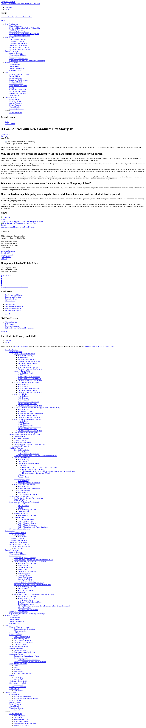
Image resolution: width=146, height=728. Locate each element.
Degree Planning (15, 704)
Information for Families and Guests (26, 698)
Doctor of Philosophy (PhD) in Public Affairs (24, 434)
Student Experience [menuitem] (11, 63)
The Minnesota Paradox (26, 604)
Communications (11, 304)
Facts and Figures (15, 633)
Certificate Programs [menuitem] (16, 30)
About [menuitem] (7, 72)
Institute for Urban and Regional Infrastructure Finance (32, 585)
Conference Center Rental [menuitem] (18, 89)
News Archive (10, 124)
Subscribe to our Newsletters (23, 673)
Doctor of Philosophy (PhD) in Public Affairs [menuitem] (24, 28)
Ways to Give (18, 677)
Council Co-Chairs (20, 650)
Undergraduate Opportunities (19, 496)
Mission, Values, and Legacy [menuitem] (19, 74)
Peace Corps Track (24, 365)
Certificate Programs (12, 326)
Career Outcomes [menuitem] (15, 70)
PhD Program (9, 324)
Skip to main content (8, 2)
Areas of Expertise (15, 552)
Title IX (7, 314)
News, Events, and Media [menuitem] (18, 86)
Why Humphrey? (15, 617)
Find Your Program (11, 350)
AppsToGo (17, 710)
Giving (11, 675)
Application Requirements (27, 359)
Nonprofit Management (21, 479)
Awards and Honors (16, 654)
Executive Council (20, 644)
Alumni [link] (7, 111)
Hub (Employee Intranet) (13, 308)
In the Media (18, 669)
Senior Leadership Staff (22, 637)
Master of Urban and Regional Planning (27, 419)
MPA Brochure (23, 386)
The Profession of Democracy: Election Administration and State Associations (48, 471)
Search (4, 13)
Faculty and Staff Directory (14, 295)
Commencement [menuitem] (14, 99)
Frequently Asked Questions (19, 544)
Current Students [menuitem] (10, 97)
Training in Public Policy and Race (29, 602)
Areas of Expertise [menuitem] (15, 53)
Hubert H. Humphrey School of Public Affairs (16, 17)
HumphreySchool (7, 255)
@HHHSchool (6, 257)
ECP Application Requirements (28, 454)
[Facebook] (73, 277)
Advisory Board (23, 477)
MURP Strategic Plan (25, 425)
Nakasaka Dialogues (25, 575)
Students (4, 136)
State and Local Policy (25, 590)
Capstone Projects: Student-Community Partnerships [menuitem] (27, 61)
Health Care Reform (25, 577)
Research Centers (15, 556)
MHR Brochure (23, 375)
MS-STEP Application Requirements (30, 413)
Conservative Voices (25, 579)
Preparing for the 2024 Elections (33, 469)
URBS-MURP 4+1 (20, 500)
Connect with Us (11, 299)
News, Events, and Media (18, 664)
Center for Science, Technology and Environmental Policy (33, 560)
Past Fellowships (23, 511)
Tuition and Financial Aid (18, 542)
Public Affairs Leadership (22, 490)
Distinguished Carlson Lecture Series (26, 656)
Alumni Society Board (21, 639)
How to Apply (10, 531)
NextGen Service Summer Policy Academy (28, 498)
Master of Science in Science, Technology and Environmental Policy (37, 407)
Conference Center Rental (14, 306)
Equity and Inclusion (16, 648)
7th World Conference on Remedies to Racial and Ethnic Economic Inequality (44, 606)
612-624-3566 (5, 253)
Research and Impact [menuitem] (12, 51)
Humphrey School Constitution (24, 629)
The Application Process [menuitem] (17, 39)
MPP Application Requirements (28, 402)
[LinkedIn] (73, 279)
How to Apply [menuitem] (10, 38)
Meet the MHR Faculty (26, 373)
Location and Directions (13, 297)
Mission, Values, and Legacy (19, 627)
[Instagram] (73, 285)
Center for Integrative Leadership (25, 558)
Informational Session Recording (29, 361)
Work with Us (10, 301)
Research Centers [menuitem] (15, 57)
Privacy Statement (90, 346)
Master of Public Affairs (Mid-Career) (26, 382)
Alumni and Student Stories (27, 363)
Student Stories (14, 619)
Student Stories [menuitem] (14, 66)
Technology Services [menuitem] (16, 109)
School (3, 219)
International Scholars (21, 513)
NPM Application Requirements (29, 483)
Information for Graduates (22, 696)
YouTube (4, 259)
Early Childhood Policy (22, 450)
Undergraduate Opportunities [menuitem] (19, 32)
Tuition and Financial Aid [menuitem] (18, 45)
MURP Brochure (23, 423)
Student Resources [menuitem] (15, 103)
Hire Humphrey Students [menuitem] (17, 91)
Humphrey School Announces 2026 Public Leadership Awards (22, 221)
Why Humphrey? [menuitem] (15, 64)
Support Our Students (21, 721)
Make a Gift (5, 331)
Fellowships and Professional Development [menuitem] (24, 34)
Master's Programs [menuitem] (15, 26)
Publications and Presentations (28, 610)
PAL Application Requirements (28, 494)
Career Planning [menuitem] (14, 107)
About (7, 625)
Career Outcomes (15, 623)
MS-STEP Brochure (25, 411)
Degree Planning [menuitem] (15, 105)
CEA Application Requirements (28, 463)
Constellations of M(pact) (18, 554)
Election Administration (22, 458)
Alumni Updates (19, 716)
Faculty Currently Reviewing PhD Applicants (29, 444)
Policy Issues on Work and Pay (24, 485)
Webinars (21, 475)
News (16, 667)
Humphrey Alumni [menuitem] (15, 113)
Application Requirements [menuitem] (18, 43)
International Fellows (21, 504)
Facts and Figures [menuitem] (15, 76)
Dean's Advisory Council (22, 640)
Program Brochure (20, 440)
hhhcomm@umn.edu (8, 251)
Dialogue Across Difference (27, 571)
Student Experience (11, 615)
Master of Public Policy (21, 394)
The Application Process (17, 533)
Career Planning (14, 706)
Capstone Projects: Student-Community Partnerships (27, 614)
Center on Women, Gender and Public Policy (29, 583)
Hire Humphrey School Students (25, 723)
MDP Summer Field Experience (29, 367)
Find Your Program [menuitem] (11, 24)
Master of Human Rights (22, 371)
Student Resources (15, 702)
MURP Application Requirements (29, 427)
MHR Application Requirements (29, 377)
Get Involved (18, 717)
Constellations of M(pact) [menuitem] (18, 55)
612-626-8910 (5, 275)
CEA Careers (22, 461)
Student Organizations (16, 621)
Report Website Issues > (13, 310)
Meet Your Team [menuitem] (15, 101)
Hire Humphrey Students (17, 683)
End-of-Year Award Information (29, 660)
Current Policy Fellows (26, 519)
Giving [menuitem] (11, 88)
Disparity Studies (28, 600)
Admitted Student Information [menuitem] (19, 49)
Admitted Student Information (19, 546)
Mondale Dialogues (24, 573)
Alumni (20, 508)
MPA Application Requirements (28, 388)
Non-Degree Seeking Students (19, 529)
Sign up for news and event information (14, 287)
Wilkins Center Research (26, 598)
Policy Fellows (19, 517)
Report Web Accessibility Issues (105, 346)
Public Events (22, 569)
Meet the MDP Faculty (25, 356)
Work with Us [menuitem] (14, 95)
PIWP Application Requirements (29, 488)
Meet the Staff (22, 536)
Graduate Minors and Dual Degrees (30, 369)
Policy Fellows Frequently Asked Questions (33, 527)
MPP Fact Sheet (23, 400)
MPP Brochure (23, 398)
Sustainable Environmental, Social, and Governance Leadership (35, 456)
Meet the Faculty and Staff (27, 510)
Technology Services (16, 708)
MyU (7, 9)
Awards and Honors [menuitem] (16, 84)
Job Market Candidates (21, 438)
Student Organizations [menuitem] (16, 68)
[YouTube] (73, 281)
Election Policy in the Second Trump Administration (39, 467)
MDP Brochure (23, 357)
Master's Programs (15, 352)
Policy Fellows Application (27, 523)
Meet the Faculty (23, 384)
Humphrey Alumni (15, 714)
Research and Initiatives (26, 581)
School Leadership (20, 631)
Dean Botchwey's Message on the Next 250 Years (18, 227)
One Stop (8, 7)
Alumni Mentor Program (22, 719)
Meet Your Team (15, 700)
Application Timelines (16, 538)
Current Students (19, 436)
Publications (22, 592)
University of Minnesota (21, 346)
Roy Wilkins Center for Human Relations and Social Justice (34, 594)
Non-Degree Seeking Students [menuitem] (19, 36)
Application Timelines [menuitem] (16, 41)
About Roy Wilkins (24, 608)
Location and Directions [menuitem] (17, 93)
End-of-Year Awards (21, 658)
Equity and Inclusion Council (23, 642)
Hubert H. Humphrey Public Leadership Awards (30, 662)
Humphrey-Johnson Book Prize (24, 652)
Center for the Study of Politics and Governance (30, 562)
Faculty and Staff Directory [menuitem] (18, 59)
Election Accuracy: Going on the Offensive (36, 473)
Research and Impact (12, 550)
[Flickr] (73, 283)
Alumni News (5, 134)
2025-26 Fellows (23, 506)
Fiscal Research (23, 588)
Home (7, 122)
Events (16, 665)
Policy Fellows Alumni (25, 521)
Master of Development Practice (24, 354)
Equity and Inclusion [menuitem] (16, 82)
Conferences (22, 465)
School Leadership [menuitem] (15, 78)
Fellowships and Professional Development (19, 328)
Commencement (14, 694)
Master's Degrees (11, 322)
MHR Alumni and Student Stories (29, 379)
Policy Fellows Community (27, 525)
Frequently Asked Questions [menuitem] (19, 47)
